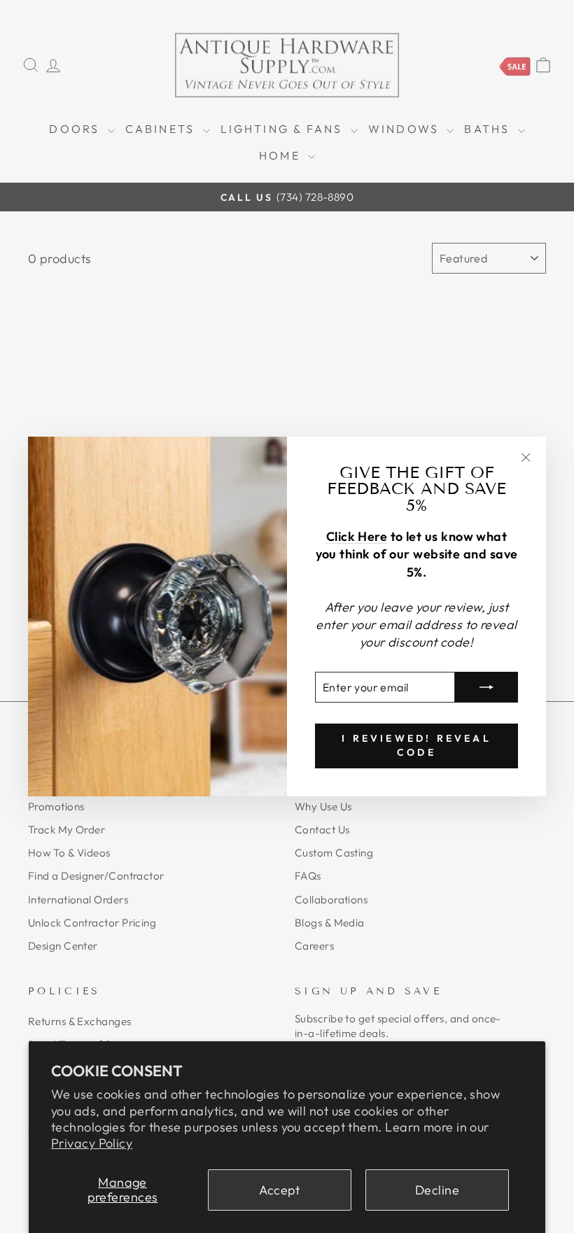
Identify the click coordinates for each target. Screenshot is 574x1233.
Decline (437, 1190)
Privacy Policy (91, 1143)
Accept (279, 1190)
